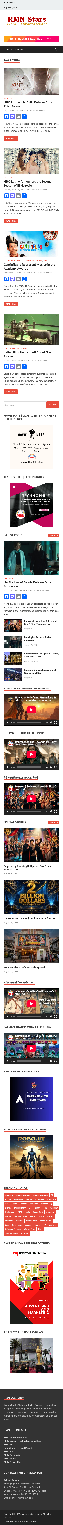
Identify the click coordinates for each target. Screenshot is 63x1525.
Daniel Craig (46, 1203)
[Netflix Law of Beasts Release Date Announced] (31, 542)
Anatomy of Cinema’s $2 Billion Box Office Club (30, 918)
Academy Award (23, 1195)
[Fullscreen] (55, 722)
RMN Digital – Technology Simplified (22, 1440)
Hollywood (9, 1212)
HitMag (32, 1521)
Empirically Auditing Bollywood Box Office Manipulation (40, 622)
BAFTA (29, 1199)
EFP (30, 1208)
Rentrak (19, 1220)
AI (52, 1195)
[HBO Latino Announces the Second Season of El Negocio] (31, 161)
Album (8, 1199)
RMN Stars (23, 110)
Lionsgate (50, 1212)
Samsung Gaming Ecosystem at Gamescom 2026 (40, 671)
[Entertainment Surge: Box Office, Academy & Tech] (13, 653)
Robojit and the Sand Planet (18, 1447)
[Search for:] (31, 404)
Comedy (23, 1203)
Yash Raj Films (11, 1233)
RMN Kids (9, 1444)
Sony (7, 1225)
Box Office (51, 1199)
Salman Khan (31, 1220)
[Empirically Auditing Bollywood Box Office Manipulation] (13, 621)
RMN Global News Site (15, 1437)
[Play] (7, 722)
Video (27, 348)
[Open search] (55, 49)
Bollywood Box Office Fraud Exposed (24, 967)
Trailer (37, 1225)
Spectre (28, 1225)
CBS (7, 1203)
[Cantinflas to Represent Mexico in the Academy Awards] (31, 244)
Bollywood (39, 1199)
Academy (9, 1195)
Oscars (50, 1216)
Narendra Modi (20, 1216)
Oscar (41, 1216)
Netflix (33, 1216)
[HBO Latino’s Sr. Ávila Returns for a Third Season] (31, 81)
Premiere (9, 1220)
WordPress (20, 1521)
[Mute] (50, 722)
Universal (53, 1225)
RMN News (10, 1458)
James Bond (38, 1212)
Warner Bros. (29, 1229)
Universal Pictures (13, 1229)
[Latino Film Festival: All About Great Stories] (31, 329)
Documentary (20, 1208)
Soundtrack (17, 1225)
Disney (8, 1208)
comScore (34, 1203)
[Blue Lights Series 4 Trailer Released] (13, 637)
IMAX (19, 1212)
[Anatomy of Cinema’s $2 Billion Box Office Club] (31, 896)
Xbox (40, 1229)
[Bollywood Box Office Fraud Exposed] (31, 945)
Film (45, 1208)
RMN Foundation (12, 1462)
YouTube (24, 1233)
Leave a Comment (38, 110)
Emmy (37, 1208)
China (14, 1203)
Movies (39, 261)
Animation (18, 1199)
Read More (10, 137)
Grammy (54, 1208)
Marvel (8, 1216)
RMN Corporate (12, 1455)
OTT (5, 578)
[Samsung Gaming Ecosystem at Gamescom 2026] (13, 670)
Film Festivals (10, 348)
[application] (31, 710)
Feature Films (10, 261)
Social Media (45, 1220)
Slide (6, 98)
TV (11, 98)
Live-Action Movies (25, 261)
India (27, 1212)
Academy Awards (40, 1195)
